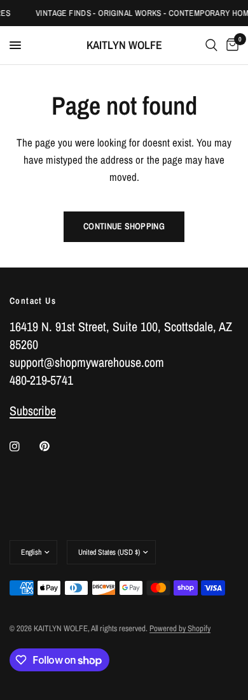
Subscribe (33, 410)
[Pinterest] (53, 446)
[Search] (211, 45)
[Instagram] (24, 446)
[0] (230, 45)
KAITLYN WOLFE (124, 45)
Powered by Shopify (179, 628)
